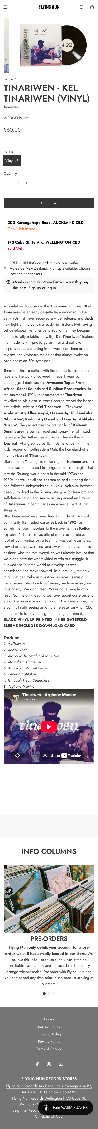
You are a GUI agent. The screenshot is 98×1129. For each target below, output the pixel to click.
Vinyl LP (12, 160)
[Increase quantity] (26, 183)
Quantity (10, 173)
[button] (44, 993)
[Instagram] (49, 1064)
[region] (49, 801)
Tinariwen (11, 107)
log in (51, 288)
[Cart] (92, 7)
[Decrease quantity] (9, 183)
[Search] (81, 7)
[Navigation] (5, 7)
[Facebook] (37, 1064)
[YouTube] (60, 1064)
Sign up (35, 288)
